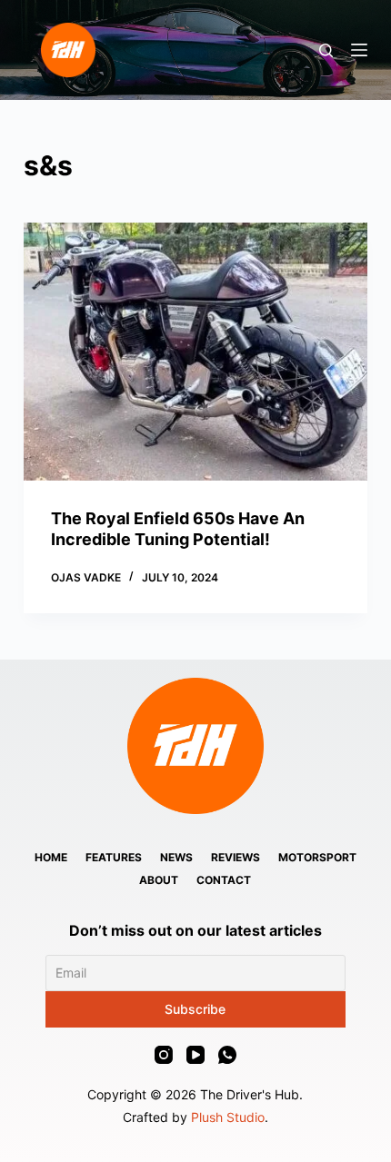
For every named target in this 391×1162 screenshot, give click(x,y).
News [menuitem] (176, 857)
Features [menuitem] (113, 857)
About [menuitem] (158, 880)
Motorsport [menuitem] (317, 857)
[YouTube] (195, 1055)
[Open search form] (326, 50)
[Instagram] (164, 1055)
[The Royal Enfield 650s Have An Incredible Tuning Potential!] (195, 352)
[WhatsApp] (227, 1055)
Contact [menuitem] (223, 880)
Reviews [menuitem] (235, 857)
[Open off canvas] (359, 50)
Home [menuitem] (51, 857)
